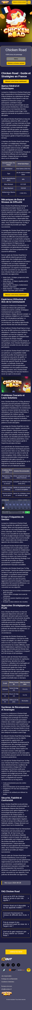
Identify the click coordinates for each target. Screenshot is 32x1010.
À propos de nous (6, 986)
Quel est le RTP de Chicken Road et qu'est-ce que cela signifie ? (13, 898)
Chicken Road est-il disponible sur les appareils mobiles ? (14, 906)
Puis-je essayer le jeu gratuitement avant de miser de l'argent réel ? (15, 924)
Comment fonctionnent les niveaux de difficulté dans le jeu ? (15, 915)
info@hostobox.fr (6, 989)
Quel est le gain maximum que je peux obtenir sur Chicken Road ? (14, 933)
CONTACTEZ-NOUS (16, 952)
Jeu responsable (6, 976)
